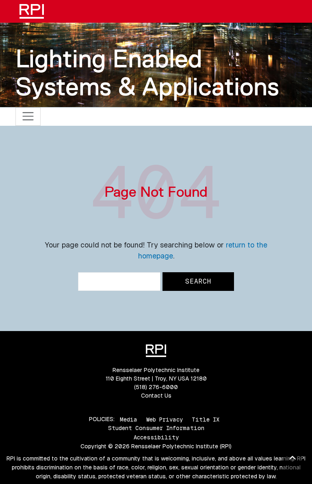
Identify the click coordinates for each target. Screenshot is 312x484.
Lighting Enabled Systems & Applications (147, 72)
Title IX (205, 419)
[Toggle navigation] (28, 117)
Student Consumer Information (156, 428)
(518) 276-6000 (156, 387)
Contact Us (156, 395)
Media (128, 419)
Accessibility (156, 437)
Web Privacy (164, 419)
